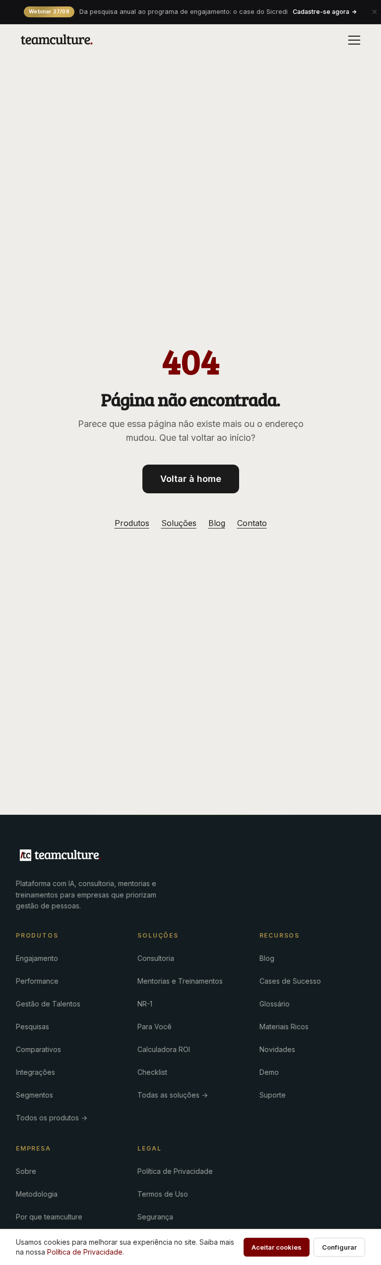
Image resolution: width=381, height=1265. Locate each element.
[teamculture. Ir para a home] (57, 40)
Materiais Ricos (284, 1026)
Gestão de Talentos (48, 1004)
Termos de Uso (162, 1194)
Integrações (35, 1072)
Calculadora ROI (163, 1049)
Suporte (272, 1095)
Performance (37, 981)
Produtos (132, 523)
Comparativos (38, 1049)
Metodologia (37, 1194)
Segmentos (34, 1095)
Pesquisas (32, 1026)
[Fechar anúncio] (374, 11)
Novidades (277, 1049)
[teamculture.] (60, 855)
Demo (269, 1072)
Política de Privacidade (175, 1171)
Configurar (339, 1247)
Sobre (26, 1171)
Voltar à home (190, 479)
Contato (252, 523)
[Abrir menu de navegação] (354, 40)
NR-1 (144, 1004)
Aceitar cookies (277, 1247)
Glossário (274, 1004)
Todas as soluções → (172, 1095)
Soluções (178, 523)
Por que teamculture (49, 1216)
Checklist (152, 1072)
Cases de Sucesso (290, 981)
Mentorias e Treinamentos (180, 981)
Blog (216, 523)
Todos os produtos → (51, 1117)
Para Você (154, 1026)
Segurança (155, 1216)
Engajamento (37, 958)
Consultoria (155, 958)
